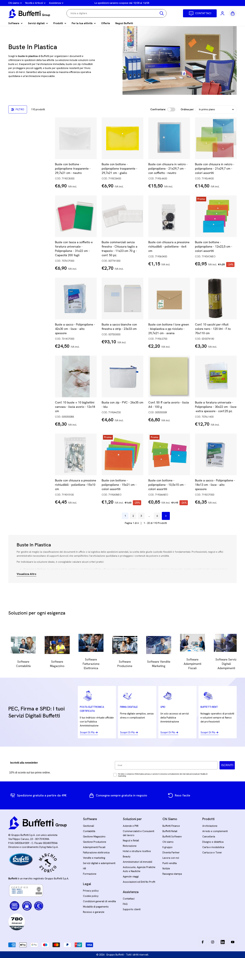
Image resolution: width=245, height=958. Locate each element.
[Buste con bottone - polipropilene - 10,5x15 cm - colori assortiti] (169, 454)
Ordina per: (187, 109)
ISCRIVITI (227, 765)
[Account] (223, 13)
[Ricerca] (162, 13)
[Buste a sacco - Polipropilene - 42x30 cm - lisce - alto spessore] (76, 298)
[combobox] (116, 13)
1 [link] (125, 516)
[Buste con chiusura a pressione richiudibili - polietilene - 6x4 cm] (169, 216)
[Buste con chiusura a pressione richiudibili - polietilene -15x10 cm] (76, 454)
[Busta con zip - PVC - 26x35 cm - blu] (122, 376)
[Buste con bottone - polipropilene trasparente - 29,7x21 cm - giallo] (122, 138)
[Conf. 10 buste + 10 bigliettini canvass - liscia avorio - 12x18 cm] (76, 376)
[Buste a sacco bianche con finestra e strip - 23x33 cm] (122, 298)
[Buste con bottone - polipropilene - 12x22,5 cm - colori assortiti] (216, 216)
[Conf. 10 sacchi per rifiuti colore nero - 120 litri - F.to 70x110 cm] (216, 298)
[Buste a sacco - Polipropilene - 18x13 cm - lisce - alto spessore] (216, 454)
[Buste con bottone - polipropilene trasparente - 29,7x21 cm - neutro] (76, 138)
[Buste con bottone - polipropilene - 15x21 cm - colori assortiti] (122, 454)
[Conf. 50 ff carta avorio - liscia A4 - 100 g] (169, 376)
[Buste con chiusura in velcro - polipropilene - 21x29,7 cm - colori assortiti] (216, 138)
